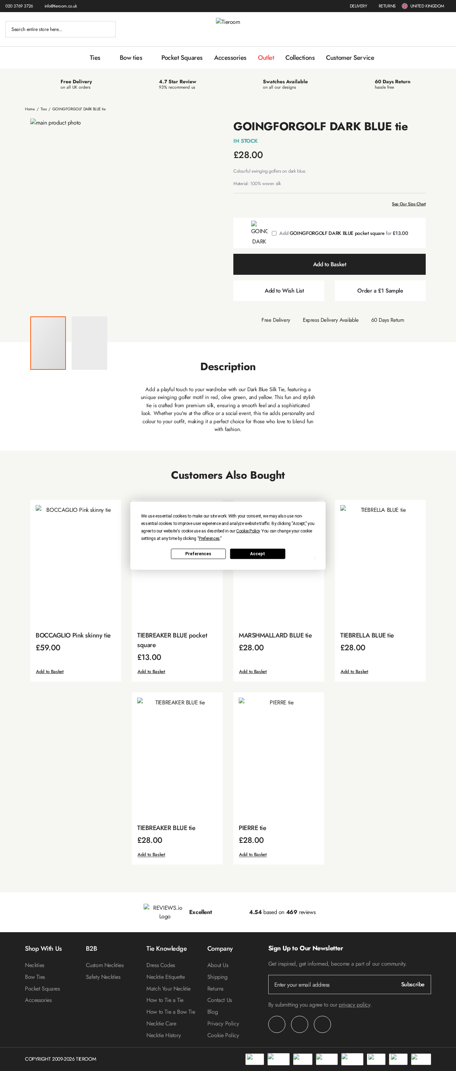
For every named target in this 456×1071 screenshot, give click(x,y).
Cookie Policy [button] (248, 530)
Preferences (198, 553)
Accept (257, 553)
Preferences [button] (209, 538)
